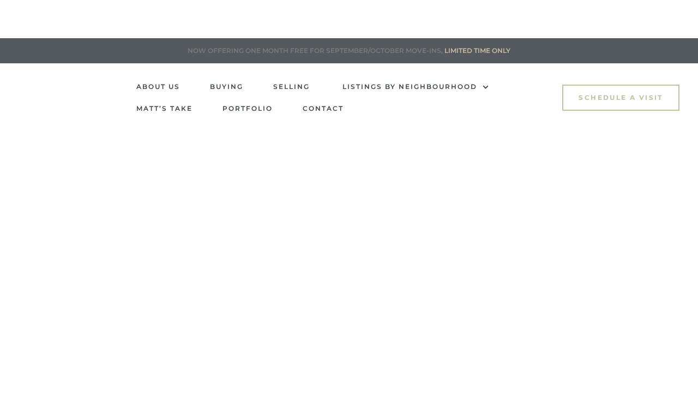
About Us (158, 86)
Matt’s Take (164, 108)
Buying (226, 86)
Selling (292, 86)
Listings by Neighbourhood (409, 86)
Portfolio (247, 108)
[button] (620, 97)
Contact (323, 108)
